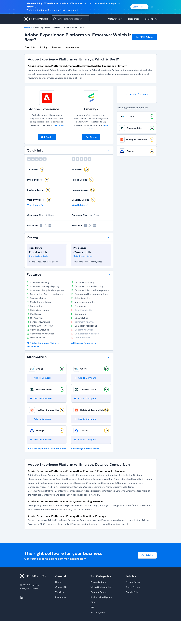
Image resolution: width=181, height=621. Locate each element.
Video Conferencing (100, 587)
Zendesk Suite (44, 389)
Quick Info (30, 47)
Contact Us (61, 587)
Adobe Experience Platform (51, 109)
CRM (92, 602)
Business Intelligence (101, 597)
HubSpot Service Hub (47, 409)
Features (56, 47)
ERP (92, 607)
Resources (60, 597)
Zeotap (40, 430)
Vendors (59, 592)
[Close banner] (152, 6)
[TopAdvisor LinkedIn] (21, 597)
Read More (58, 125)
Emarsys (91, 109)
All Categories (97, 612)
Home (58, 582)
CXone (39, 368)
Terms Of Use (133, 587)
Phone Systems (98, 582)
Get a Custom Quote (38, 256)
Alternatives (72, 47)
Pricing (43, 47)
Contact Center (98, 592)
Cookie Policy (133, 592)
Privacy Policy (133, 582)
